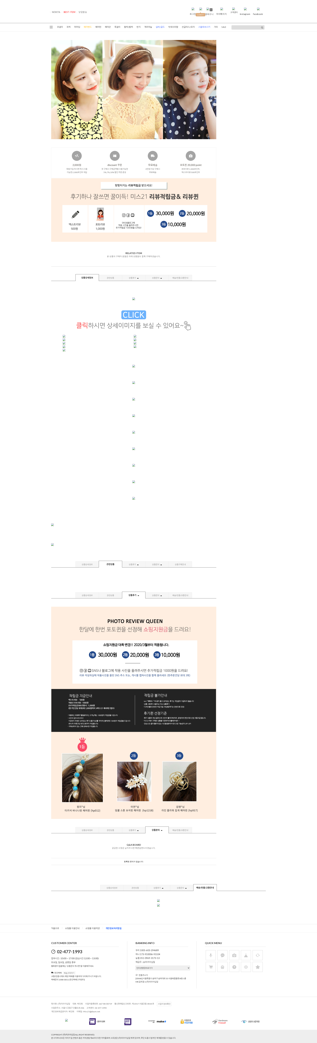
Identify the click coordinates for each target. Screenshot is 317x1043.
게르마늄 (148, 27)
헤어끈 (108, 27)
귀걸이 (60, 27)
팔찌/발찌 (128, 27)
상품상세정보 (87, 277)
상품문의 (156, 278)
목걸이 (117, 27)
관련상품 (110, 278)
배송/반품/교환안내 (180, 278)
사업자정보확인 (164, 1004)
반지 (139, 27)
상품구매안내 (180, 564)
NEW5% (56, 12)
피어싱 (77, 27)
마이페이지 (221, 14)
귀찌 (68, 27)
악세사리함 (173, 27)
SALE (223, 27)
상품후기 (132, 278)
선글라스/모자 (188, 27)
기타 (216, 27)
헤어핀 (98, 27)
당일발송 (83, 12)
